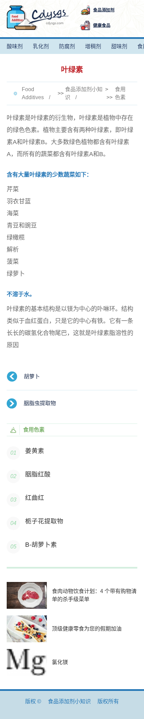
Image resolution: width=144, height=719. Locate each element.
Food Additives (33, 93)
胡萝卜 (32, 376)
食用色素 (120, 93)
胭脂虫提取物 (40, 403)
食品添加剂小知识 (83, 93)
